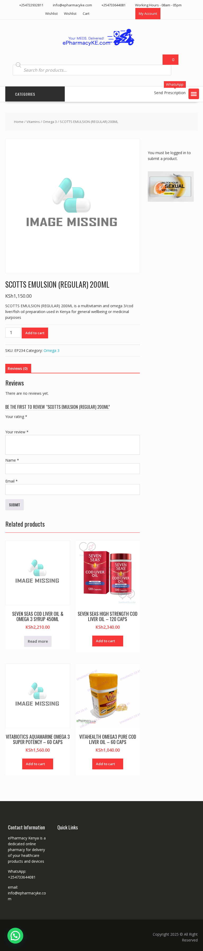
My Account (148, 13)
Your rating (16, 416)
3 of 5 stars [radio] (23, 423)
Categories (25, 94)
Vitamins (33, 121)
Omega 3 (50, 121)
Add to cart (34, 332)
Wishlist (51, 13)
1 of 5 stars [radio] (8, 423)
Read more (38, 641)
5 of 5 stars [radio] (38, 423)
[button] (193, 94)
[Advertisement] (175, 237)
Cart (86, 13)
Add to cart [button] (105, 640)
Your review (17, 431)
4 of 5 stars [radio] (30, 423)
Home (19, 121)
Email (11, 481)
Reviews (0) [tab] (17, 368)
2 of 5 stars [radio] (16, 423)
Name (12, 460)
